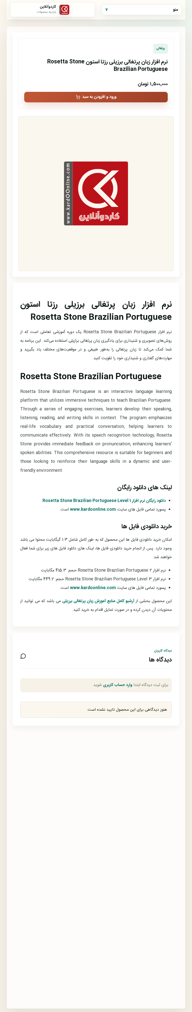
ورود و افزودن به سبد (99, 97)
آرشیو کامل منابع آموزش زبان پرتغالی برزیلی (98, 601)
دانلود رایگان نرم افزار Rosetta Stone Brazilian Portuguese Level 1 (104, 501)
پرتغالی (160, 48)
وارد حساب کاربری (117, 685)
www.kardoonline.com (93, 509)
